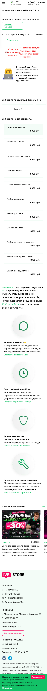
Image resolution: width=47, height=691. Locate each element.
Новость (6, 542)
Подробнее (7, 688)
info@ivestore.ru (9, 622)
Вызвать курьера (8, 25)
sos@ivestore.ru (9, 648)
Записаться (12, 40)
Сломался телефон (13, 633)
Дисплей (17, 109)
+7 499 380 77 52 (10, 644)
